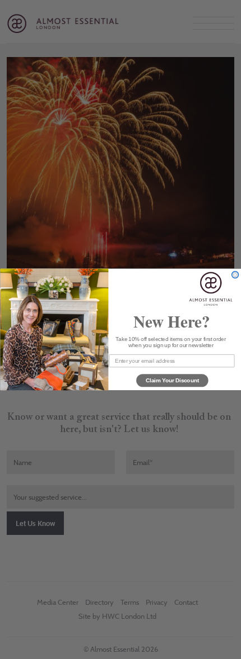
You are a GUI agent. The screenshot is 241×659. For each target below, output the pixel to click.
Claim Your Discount (172, 380)
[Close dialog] (234, 275)
